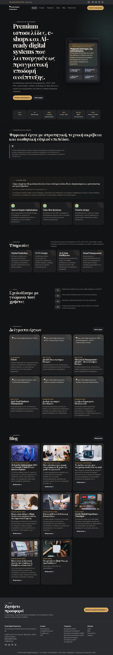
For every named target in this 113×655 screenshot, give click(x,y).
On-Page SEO (68, 642)
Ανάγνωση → (17, 484)
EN (89, 2)
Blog (63, 8)
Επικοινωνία (72, 8)
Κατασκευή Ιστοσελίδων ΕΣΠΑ (74, 635)
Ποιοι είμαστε (44, 629)
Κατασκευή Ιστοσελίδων (72, 631)
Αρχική (34, 8)
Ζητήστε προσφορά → (22, 97)
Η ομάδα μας (44, 633)
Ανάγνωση (98, 438)
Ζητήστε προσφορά (95, 8)
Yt (99, 2)
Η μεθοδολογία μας (46, 631)
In (102, 2)
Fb (92, 2)
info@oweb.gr (28, 2)
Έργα (58, 8)
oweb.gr (90, 635)
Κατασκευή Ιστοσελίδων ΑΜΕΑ (74, 633)
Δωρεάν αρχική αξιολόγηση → (96, 610)
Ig (96, 2)
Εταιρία (41, 8)
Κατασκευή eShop (70, 629)
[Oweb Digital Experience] (15, 8)
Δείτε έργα (39, 97)
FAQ (41, 635)
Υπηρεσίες (50, 8)
